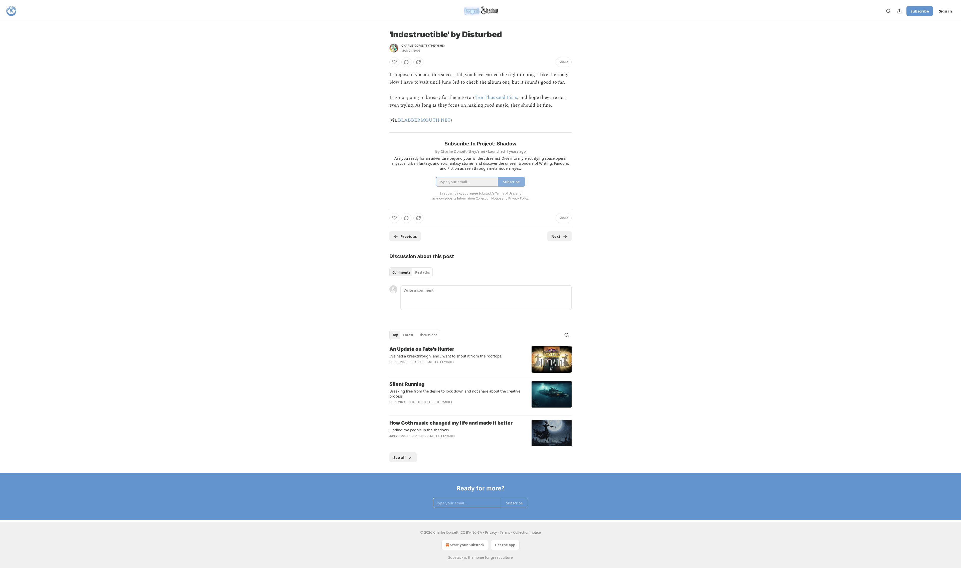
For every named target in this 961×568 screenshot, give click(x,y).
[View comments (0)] (406, 62)
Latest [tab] (408, 335)
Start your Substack (467, 544)
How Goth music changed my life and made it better (451, 423)
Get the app (505, 544)
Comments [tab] (401, 272)
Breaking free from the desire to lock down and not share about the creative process (454, 394)
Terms (505, 532)
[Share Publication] (899, 11)
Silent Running (406, 384)
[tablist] (411, 272)
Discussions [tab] (427, 335)
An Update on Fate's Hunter (421, 349)
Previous (408, 236)
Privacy (491, 532)
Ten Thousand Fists (496, 97)
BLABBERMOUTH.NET (424, 120)
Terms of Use (504, 193)
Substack (455, 557)
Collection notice (527, 532)
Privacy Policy (518, 198)
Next (556, 236)
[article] (480, 359)
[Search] (888, 11)
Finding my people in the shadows (419, 429)
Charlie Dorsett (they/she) (423, 45)
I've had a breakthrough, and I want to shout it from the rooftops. (445, 355)
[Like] (394, 62)
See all (399, 457)
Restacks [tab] (422, 272)
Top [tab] (395, 335)
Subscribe (919, 11)
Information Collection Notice (479, 198)
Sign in (945, 11)
